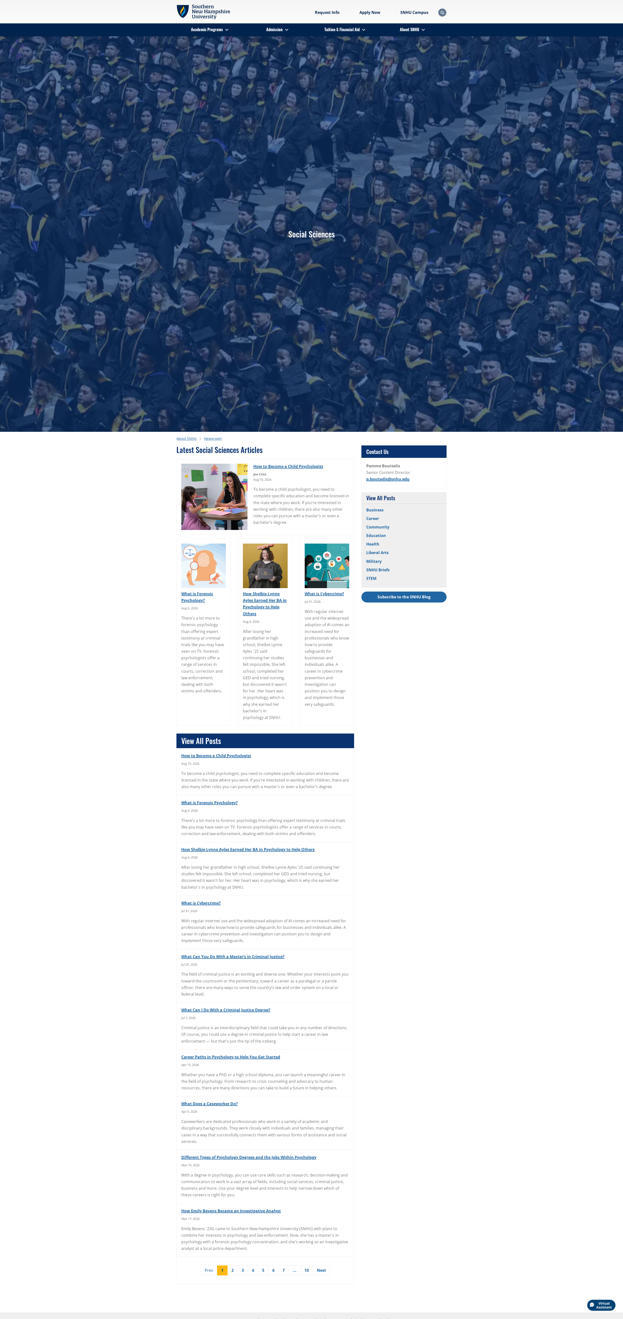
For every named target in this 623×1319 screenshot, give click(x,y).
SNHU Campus (414, 12)
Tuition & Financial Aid (342, 29)
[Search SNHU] (442, 13)
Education (376, 535)
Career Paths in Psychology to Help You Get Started (230, 1057)
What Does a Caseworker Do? (209, 1103)
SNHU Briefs (378, 570)
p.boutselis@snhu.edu (388, 479)
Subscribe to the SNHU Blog (404, 597)
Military (374, 561)
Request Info (327, 12)
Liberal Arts (377, 552)
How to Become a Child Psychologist (288, 466)
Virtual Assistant (604, 1305)
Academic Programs (207, 29)
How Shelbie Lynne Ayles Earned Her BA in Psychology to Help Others (265, 603)
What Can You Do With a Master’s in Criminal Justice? (232, 956)
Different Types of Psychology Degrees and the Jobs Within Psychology (248, 1157)
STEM (371, 578)
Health (372, 544)
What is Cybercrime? (324, 593)
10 (306, 1270)
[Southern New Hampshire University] (203, 11)
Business (375, 510)
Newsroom (213, 438)
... (294, 1270)
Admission (274, 29)
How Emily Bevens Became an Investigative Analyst (231, 1211)
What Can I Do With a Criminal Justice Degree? (225, 1010)
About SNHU (409, 29)
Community (377, 527)
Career (372, 518)
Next (321, 1270)
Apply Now (369, 12)
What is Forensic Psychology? (197, 597)
